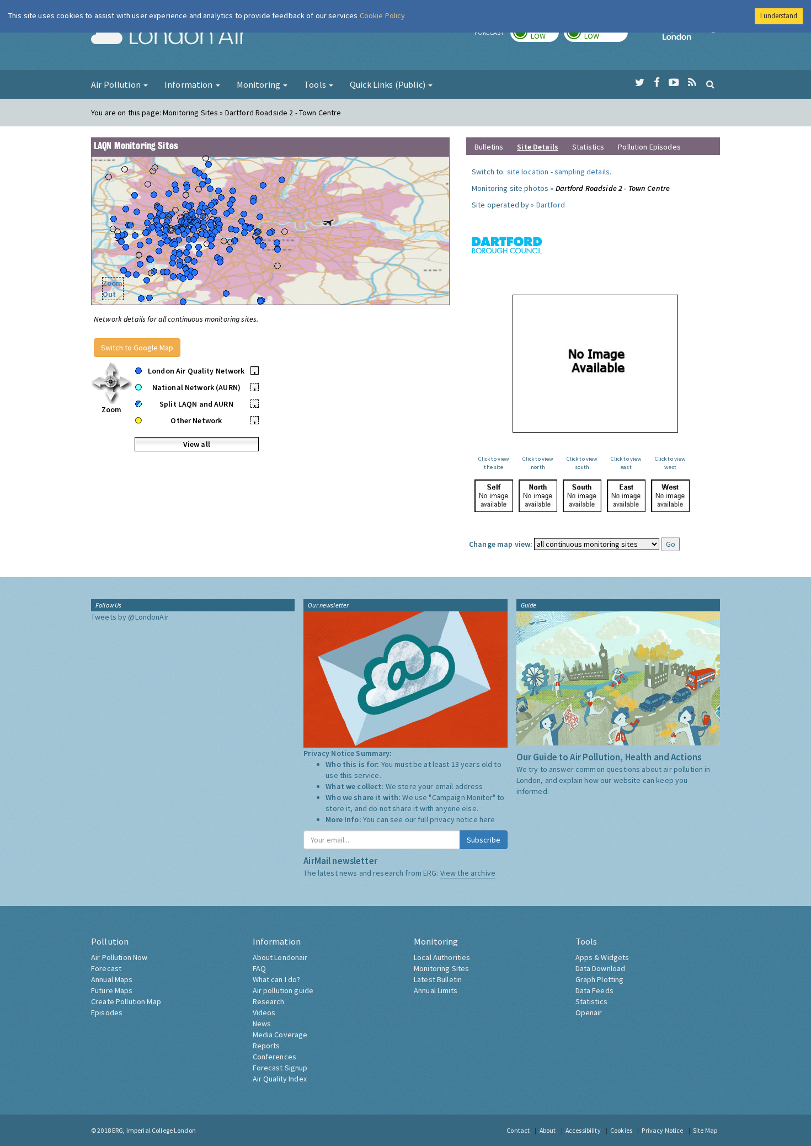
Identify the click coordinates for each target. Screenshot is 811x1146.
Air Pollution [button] (116, 84)
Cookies (621, 1130)
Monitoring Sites (441, 968)
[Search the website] (710, 84)
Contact (518, 1130)
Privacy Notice (662, 1130)
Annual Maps (112, 979)
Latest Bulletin (438, 979)
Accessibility (583, 1130)
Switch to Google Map (137, 348)
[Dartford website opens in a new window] (507, 244)
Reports (266, 1046)
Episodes (106, 1012)
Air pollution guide (283, 990)
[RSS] (692, 83)
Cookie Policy (383, 15)
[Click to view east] (626, 495)
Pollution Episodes (649, 147)
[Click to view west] (670, 495)
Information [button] (189, 84)
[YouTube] (674, 83)
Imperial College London (691, 36)
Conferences (275, 1057)
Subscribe (483, 840)
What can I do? (277, 979)
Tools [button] (316, 84)
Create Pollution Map (126, 1001)
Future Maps (112, 990)
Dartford (550, 205)
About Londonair (280, 957)
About (548, 1130)
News (262, 1023)
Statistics (588, 147)
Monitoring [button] (259, 84)
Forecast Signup (280, 1068)
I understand (778, 15)
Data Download (600, 968)
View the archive (467, 873)
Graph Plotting (599, 979)
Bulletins (488, 147)
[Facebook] (656, 83)
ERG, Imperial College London (154, 1130)
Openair (588, 1012)
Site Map (705, 1130)
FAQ (259, 968)
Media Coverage (280, 1035)
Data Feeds (594, 990)
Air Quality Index (280, 1079)
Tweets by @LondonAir (130, 617)
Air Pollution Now (119, 957)
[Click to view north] (538, 495)
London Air (169, 36)
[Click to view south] (582, 495)
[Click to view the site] (493, 495)
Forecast (106, 968)
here (487, 819)
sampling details (582, 172)
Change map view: (500, 544)
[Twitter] (640, 83)
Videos (264, 1012)
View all (196, 444)
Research (269, 1001)
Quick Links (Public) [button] (388, 84)
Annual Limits (435, 990)
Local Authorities (442, 957)
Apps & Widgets (602, 957)
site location (528, 172)
